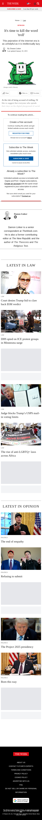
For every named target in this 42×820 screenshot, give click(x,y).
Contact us (26, 196)
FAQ (21, 785)
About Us (21, 762)
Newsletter (36, 93)
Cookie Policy (21, 777)
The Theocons (22, 242)
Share (7, 93)
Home (17, 20)
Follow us (24, 93)
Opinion (21, 25)
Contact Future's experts (21, 766)
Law (24, 20)
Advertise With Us (21, 781)
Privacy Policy (21, 774)
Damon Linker (15, 48)
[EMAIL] (16, 216)
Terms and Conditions (21, 770)
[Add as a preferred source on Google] (21, 800)
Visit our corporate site (29, 811)
